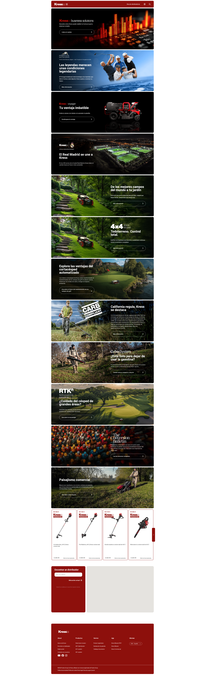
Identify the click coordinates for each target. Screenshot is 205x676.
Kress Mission (115, 646)
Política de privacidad (63, 670)
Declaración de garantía (99, 646)
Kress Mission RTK (116, 643)
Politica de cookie (73, 670)
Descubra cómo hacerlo (69, 495)
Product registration (99, 643)
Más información (118, 203)
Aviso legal (80, 670)
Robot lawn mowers (81, 643)
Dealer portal (61, 649)
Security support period (89, 670)
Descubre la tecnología (69, 417)
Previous (51, 535)
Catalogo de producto (99, 649)
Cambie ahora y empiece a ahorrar (123, 372)
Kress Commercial (116, 649)
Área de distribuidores (133, 4)
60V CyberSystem (80, 646)
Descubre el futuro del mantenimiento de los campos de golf (75, 290)
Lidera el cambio (67, 32)
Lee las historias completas (121, 456)
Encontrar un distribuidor (64, 646)
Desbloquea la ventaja (68, 119)
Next (153, 535)
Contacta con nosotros (64, 652)
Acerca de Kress (62, 643)
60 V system (79, 649)
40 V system (79, 652)
